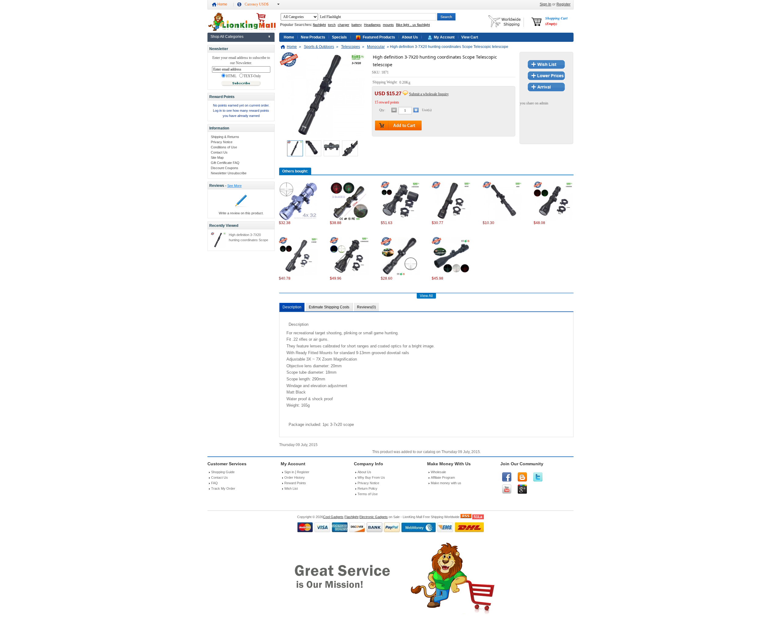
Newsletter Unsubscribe (229, 173)
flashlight (319, 25)
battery (356, 25)
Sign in (289, 472)
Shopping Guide (223, 472)
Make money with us (446, 483)
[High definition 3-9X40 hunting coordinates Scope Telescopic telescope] (400, 275)
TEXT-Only (252, 76)
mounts (388, 25)
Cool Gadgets (333, 517)
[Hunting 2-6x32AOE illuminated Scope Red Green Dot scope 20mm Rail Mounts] (400, 219)
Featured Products (379, 37)
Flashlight (351, 517)
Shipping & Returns (225, 137)
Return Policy (367, 488)
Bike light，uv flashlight (413, 25)
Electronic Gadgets (373, 517)
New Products (313, 37)
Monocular (376, 47)
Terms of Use (368, 494)
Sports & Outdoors (319, 47)
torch (332, 25)
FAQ (214, 483)
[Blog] (522, 476)
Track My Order (223, 488)
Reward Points (295, 483)
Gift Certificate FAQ (225, 163)
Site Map (217, 157)
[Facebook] (506, 476)
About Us (410, 37)
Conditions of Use (224, 147)
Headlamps (372, 25)
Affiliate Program (443, 477)
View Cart (469, 37)
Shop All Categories (227, 36)
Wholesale (438, 472)
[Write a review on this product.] (241, 208)
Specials (339, 37)
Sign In (545, 4)
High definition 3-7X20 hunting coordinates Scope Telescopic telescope (248, 240)
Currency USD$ (256, 4)
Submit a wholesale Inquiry (429, 94)
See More (234, 185)
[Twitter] (537, 476)
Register (563, 4)
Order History (294, 477)
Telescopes (350, 47)
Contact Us (219, 152)
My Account (444, 37)
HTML (231, 76)
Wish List (291, 488)
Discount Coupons (224, 168)
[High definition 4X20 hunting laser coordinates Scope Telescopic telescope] (502, 219)
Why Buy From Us (371, 477)
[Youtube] (506, 489)
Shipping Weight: (385, 82)
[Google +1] (522, 489)
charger (343, 25)
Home (222, 4)
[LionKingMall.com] (241, 29)
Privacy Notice (221, 142)
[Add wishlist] (546, 67)
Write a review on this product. (241, 213)
